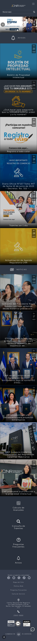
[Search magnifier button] (34, 12)
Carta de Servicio (18, 594)
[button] (3, 24)
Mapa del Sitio (18, 582)
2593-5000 (18, 615)
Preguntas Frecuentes (18, 590)
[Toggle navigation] (33, 3)
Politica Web (18, 586)
